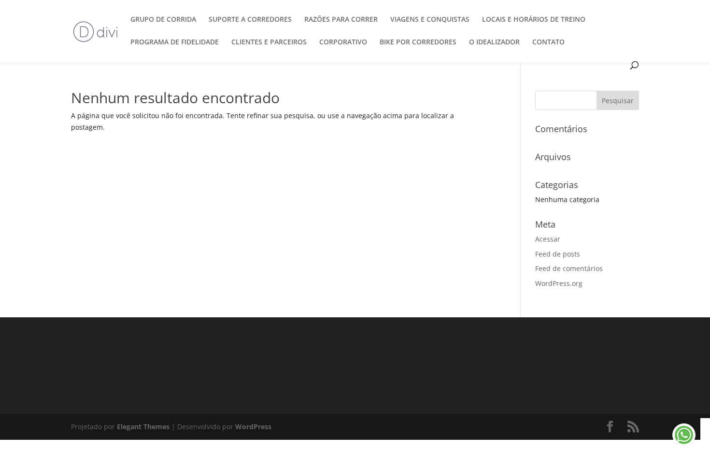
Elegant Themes (143, 426)
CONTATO (548, 42)
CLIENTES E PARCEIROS (269, 42)
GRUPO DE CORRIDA (163, 20)
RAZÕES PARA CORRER (341, 20)
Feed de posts (557, 253)
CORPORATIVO (343, 42)
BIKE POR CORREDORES (418, 42)
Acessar (547, 239)
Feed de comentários (569, 268)
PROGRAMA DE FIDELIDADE (174, 42)
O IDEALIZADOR (494, 42)
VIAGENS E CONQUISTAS (429, 20)
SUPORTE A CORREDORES (250, 20)
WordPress (253, 426)
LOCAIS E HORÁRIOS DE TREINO (533, 20)
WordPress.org (558, 283)
